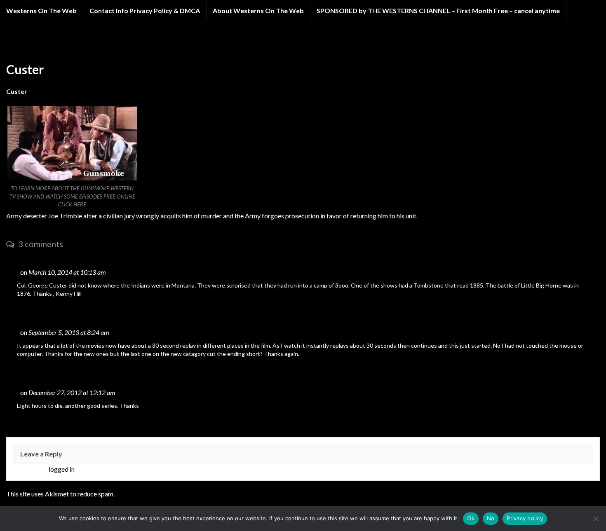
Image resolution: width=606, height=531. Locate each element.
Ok (470, 518)
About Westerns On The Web (258, 10)
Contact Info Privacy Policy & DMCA (144, 10)
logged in (62, 469)
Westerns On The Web (41, 10)
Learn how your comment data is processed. (177, 494)
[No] (596, 519)
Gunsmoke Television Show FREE (91, 44)
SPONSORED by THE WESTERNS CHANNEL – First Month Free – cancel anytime (438, 10)
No (491, 518)
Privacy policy (525, 518)
